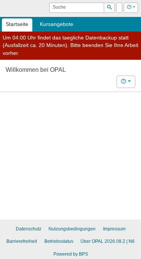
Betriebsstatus (58, 241)
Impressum (114, 229)
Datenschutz (28, 229)
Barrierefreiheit (21, 241)
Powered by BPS (70, 254)
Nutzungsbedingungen (72, 229)
